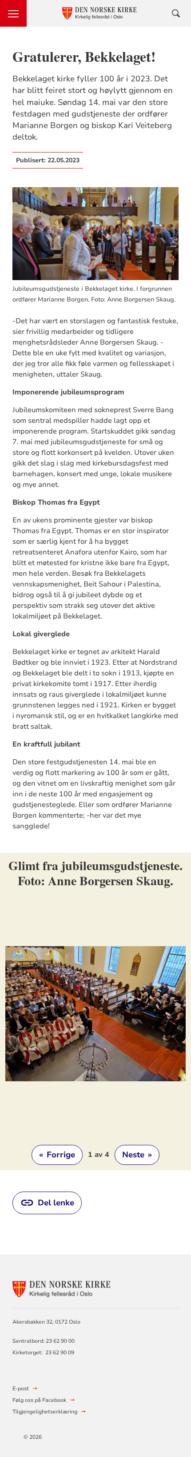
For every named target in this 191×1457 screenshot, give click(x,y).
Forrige (57, 1154)
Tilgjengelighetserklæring (44, 1411)
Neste (137, 1154)
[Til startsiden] (61, 1287)
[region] (95, 1011)
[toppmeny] (13, 13)
